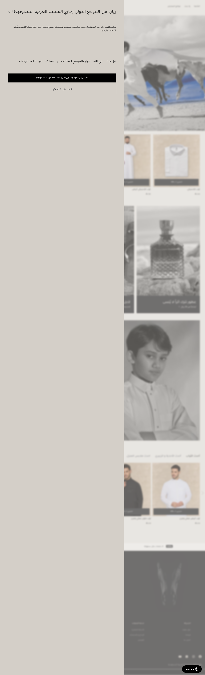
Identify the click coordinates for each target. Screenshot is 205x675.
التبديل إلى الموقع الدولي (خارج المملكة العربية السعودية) (62, 78)
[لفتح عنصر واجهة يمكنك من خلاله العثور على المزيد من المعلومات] (192, 669)
